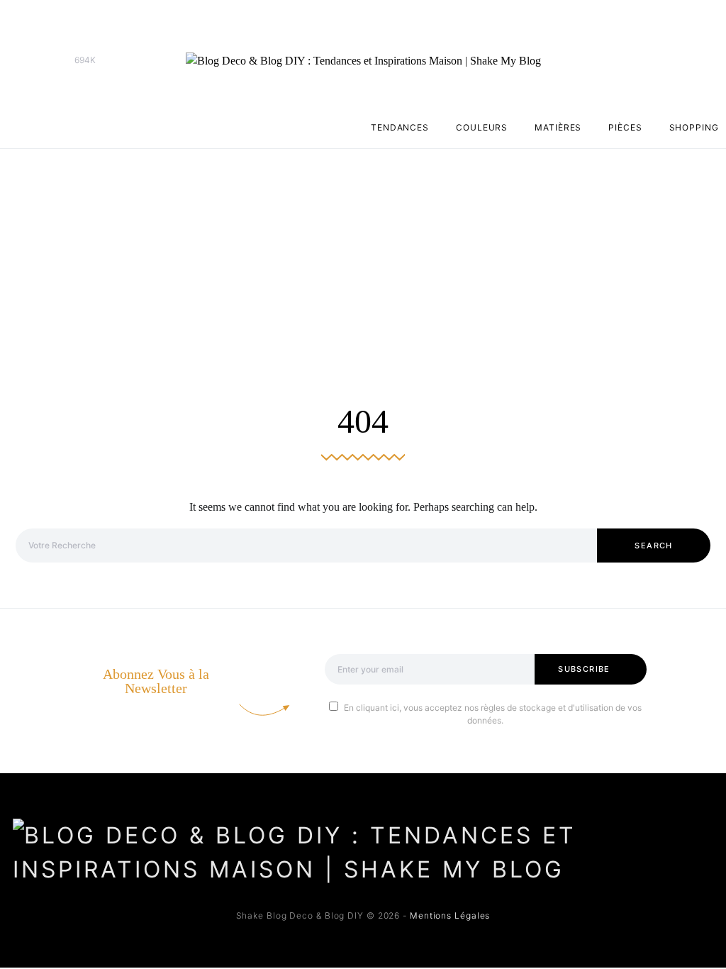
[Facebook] (21, 60)
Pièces (625, 127)
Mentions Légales (450, 915)
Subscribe (584, 669)
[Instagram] (44, 60)
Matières (558, 127)
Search (653, 545)
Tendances (400, 127)
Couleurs (482, 127)
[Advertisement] (363, 255)
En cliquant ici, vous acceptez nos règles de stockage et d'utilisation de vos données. (493, 714)
